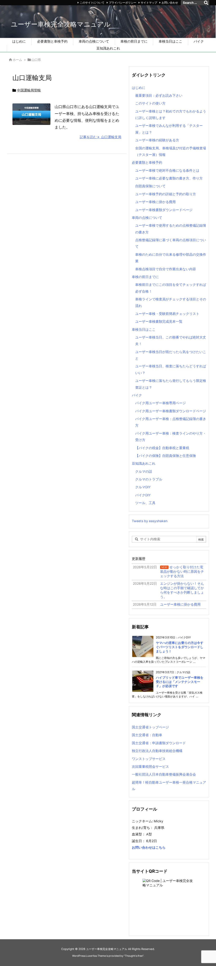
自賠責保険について (150, 186)
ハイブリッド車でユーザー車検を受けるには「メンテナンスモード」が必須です (179, 682)
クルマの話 (143, 472)
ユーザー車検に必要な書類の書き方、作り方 (169, 178)
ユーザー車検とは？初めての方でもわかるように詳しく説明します (170, 114)
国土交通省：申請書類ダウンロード (159, 743)
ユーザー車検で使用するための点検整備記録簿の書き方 (170, 228)
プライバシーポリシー (122, 2)
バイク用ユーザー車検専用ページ (160, 403)
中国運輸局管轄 (29, 90)
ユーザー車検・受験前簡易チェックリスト (167, 314)
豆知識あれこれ (143, 464)
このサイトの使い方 (150, 103)
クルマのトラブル (148, 479)
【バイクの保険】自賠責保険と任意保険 (165, 456)
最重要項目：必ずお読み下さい (158, 96)
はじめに (138, 88)
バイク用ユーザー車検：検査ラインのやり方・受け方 (170, 436)
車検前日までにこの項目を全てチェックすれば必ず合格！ (170, 288)
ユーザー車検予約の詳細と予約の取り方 (165, 194)
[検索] (206, 2)
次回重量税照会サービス (150, 767)
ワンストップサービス (149, 759)
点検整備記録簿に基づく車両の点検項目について (170, 243)
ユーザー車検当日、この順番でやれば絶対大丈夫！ (170, 340)
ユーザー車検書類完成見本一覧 (158, 322)
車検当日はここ (143, 330)
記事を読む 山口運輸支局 (100, 137)
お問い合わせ (170, 2)
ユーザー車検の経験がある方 (157, 140)
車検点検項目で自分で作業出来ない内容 (165, 269)
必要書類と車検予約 (147, 163)
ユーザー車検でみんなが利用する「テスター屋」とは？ (169, 129)
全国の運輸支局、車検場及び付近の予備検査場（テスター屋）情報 (170, 151)
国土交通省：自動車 (147, 735)
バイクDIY (143, 495)
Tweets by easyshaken (149, 521)
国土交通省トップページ (150, 727)
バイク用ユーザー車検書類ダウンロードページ (170, 411)
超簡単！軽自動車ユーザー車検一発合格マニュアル (169, 785)
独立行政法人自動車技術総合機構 (157, 751)
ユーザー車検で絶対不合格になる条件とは (167, 171)
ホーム (17, 60)
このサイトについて (92, 2)
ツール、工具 (145, 503)
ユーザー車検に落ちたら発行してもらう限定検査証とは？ (170, 384)
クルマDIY (143, 487)
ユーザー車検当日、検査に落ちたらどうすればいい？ (170, 369)
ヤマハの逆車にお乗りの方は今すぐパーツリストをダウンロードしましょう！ (179, 647)
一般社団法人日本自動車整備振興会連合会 (164, 774)
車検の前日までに (145, 277)
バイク (137, 395)
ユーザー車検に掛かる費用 (155, 202)
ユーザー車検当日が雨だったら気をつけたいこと (170, 355)
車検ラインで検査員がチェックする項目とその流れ (170, 302)
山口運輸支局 (32, 78)
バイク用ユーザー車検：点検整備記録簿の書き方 (170, 422)
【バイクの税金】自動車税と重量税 (162, 448)
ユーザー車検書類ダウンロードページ (164, 210)
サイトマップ (149, 2)
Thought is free (134, 955)
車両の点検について (147, 218)
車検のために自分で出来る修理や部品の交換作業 (170, 258)
